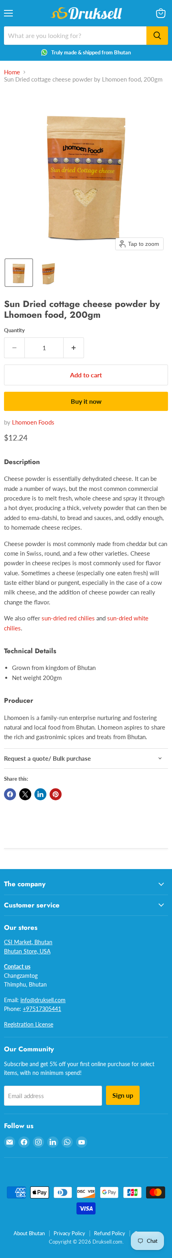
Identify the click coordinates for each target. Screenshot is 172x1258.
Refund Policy (109, 1233)
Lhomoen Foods (33, 422)
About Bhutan (29, 1233)
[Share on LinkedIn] (40, 794)
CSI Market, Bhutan (28, 942)
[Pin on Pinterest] (56, 794)
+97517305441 (42, 1008)
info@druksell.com (43, 1000)
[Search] (157, 35)
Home (12, 72)
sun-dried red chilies (68, 618)
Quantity (14, 330)
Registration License (28, 1024)
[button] (18, 272)
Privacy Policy (69, 1233)
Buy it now (86, 401)
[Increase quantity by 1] (74, 347)
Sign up (122, 1095)
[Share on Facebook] (10, 794)
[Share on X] (25, 794)
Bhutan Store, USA (27, 951)
